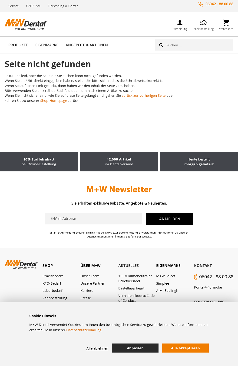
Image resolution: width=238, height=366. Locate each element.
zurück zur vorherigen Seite (143, 95)
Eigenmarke (168, 265)
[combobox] (199, 45)
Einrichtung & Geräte (63, 6)
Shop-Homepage (53, 100)
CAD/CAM (33, 6)
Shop (48, 265)
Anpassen (135, 348)
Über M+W (90, 265)
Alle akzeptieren (185, 348)
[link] (180, 24)
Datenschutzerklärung (83, 329)
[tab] (61, 266)
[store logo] (28, 24)
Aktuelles (128, 265)
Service (13, 6)
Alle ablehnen (97, 348)
